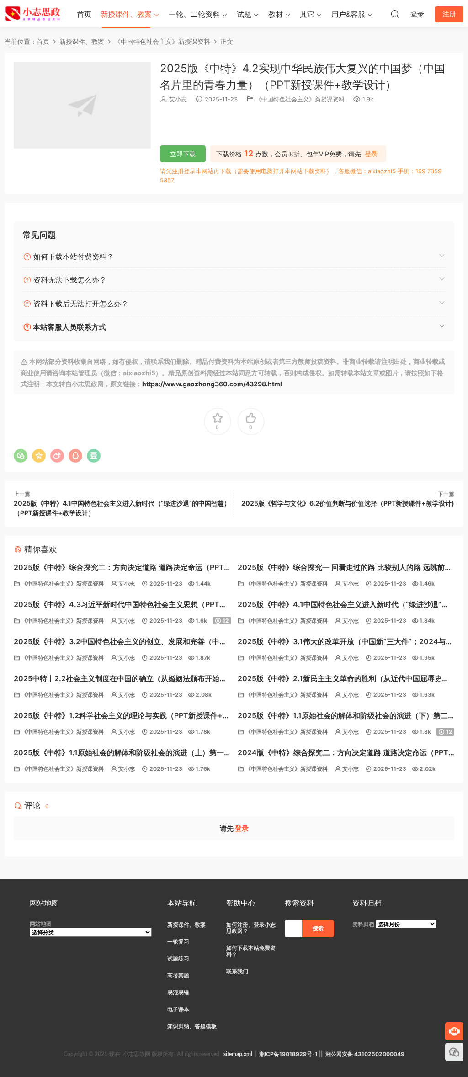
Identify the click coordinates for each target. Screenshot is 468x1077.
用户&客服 (348, 14)
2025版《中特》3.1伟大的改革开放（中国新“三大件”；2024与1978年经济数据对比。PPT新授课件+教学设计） (342, 642)
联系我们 (237, 971)
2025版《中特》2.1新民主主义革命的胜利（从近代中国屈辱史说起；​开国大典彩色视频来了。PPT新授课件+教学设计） (343, 679)
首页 (84, 14)
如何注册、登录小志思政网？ (251, 927)
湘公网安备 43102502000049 (364, 1053)
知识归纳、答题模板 (192, 1026)
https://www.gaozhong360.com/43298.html (212, 384)
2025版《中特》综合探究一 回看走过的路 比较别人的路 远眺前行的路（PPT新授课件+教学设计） (345, 568)
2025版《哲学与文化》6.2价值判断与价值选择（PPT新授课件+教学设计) (347, 503)
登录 (371, 154)
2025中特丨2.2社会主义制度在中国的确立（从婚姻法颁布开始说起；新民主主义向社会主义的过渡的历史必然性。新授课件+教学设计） (120, 679)
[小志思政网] (34, 13)
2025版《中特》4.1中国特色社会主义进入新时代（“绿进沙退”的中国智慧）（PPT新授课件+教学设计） (343, 605)
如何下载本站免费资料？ (251, 951)
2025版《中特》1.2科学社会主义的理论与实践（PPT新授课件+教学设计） (122, 716)
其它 (307, 14)
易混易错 (178, 992)
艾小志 (178, 99)
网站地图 (41, 923)
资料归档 (363, 924)
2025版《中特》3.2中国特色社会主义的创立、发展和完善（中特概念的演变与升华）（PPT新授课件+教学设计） (120, 642)
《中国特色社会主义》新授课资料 (300, 99)
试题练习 (178, 958)
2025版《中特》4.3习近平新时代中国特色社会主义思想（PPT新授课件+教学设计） (120, 605)
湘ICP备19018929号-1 (288, 1053)
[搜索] (394, 13)
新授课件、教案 (126, 14)
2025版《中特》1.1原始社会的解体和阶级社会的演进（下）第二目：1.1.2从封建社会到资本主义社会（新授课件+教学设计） (343, 716)
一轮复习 (178, 941)
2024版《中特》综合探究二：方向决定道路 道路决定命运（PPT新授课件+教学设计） (343, 753)
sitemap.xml (237, 1054)
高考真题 (178, 975)
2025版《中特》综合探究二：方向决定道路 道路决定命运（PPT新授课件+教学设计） (119, 568)
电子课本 (178, 1009)
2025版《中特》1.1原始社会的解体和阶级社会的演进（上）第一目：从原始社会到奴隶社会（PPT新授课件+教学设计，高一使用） (122, 753)
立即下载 (183, 154)
